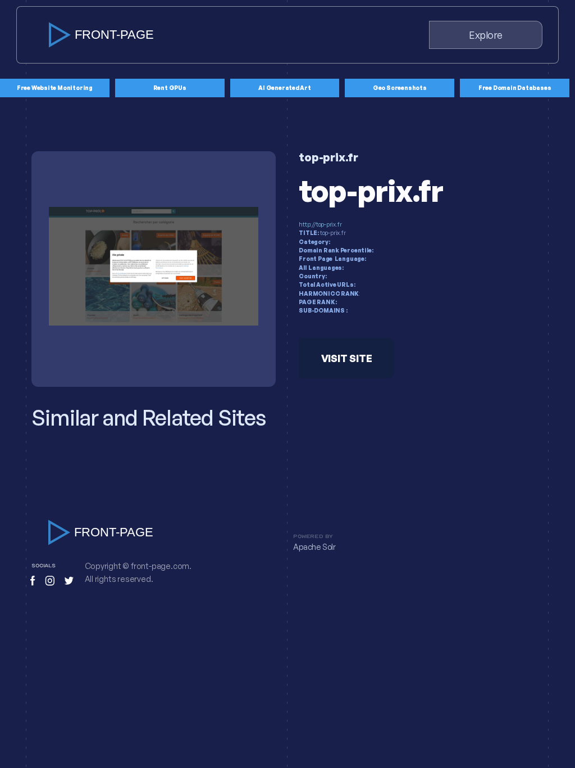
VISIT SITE (346, 358)
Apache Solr (314, 547)
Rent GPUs (169, 87)
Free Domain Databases (514, 87)
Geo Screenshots (400, 87)
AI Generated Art (284, 87)
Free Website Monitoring (55, 87)
